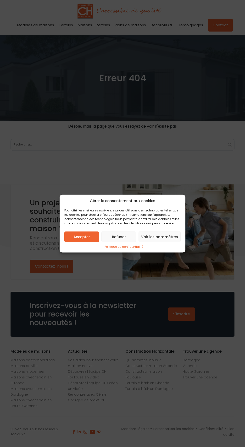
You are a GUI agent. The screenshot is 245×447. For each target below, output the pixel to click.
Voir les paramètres (159, 236)
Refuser (119, 236)
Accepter (81, 236)
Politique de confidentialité (124, 247)
